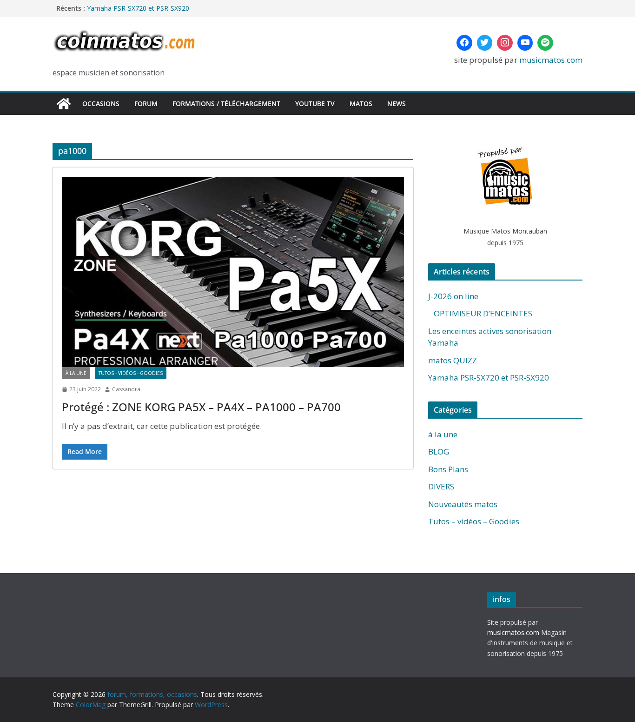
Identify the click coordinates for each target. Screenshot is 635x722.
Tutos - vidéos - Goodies (131, 373)
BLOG (438, 451)
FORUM (146, 103)
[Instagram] (505, 43)
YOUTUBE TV (315, 103)
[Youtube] (525, 43)
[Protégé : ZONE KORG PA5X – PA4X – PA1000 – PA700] (233, 272)
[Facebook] (464, 43)
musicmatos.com (550, 59)
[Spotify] (545, 43)
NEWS (396, 103)
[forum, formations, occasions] (64, 104)
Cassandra (126, 389)
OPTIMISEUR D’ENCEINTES (480, 313)
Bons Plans (448, 469)
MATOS (361, 103)
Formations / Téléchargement (226, 103)
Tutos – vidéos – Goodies (473, 521)
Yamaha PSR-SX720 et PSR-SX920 (138, 9)
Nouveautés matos (462, 504)
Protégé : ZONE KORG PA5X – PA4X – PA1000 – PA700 (201, 406)
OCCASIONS (100, 103)
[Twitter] (485, 43)
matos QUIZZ (452, 360)
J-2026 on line (453, 296)
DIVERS (441, 486)
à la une (76, 373)
